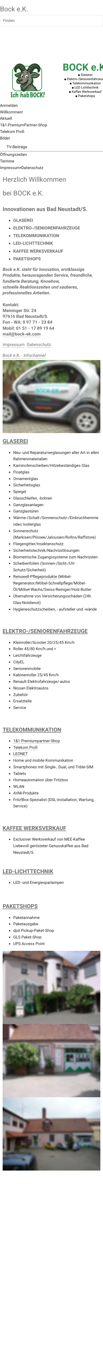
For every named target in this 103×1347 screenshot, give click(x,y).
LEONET (20, 753)
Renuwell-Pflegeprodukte (35, 576)
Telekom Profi (25, 747)
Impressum (10, 167)
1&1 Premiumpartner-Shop (36, 741)
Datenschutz (32, 167)
